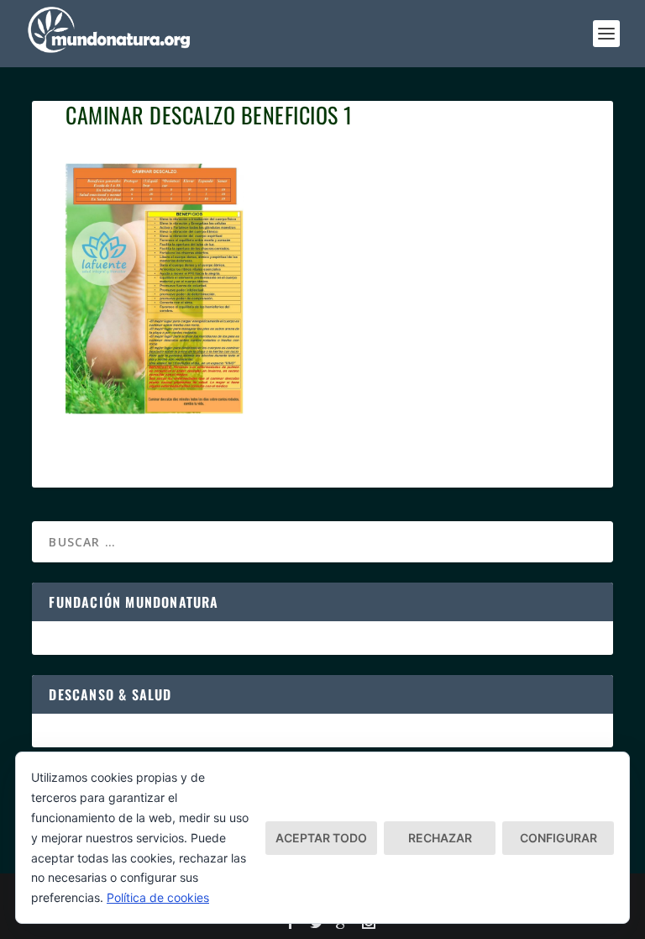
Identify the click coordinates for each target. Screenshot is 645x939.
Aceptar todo (321, 838)
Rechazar (440, 838)
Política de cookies (158, 897)
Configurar (558, 838)
